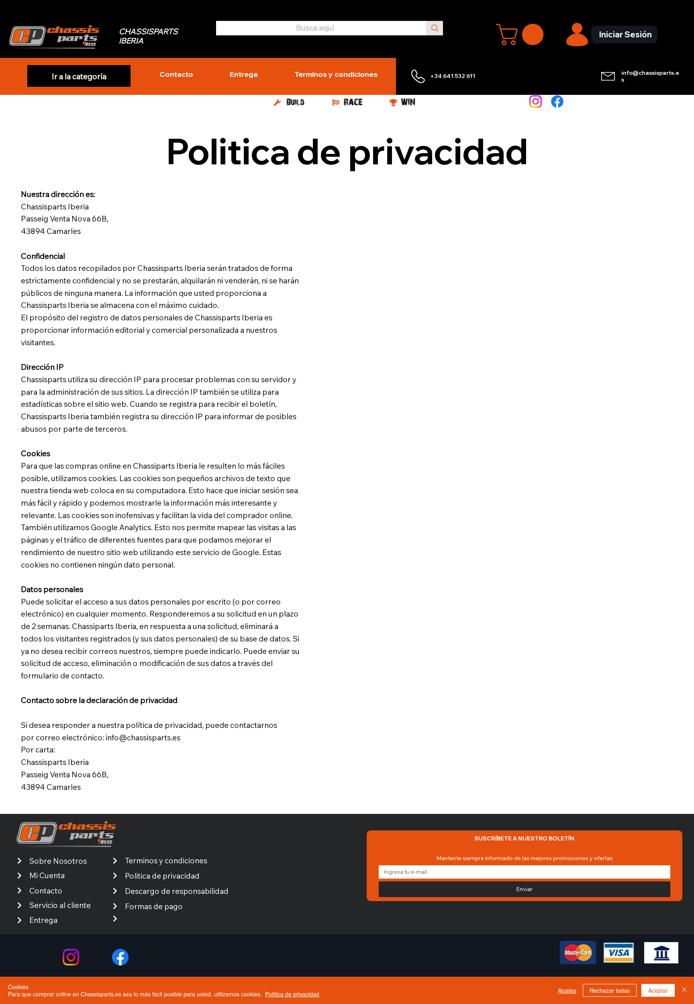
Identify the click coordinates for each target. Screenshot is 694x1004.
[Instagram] (535, 101)
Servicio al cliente (60, 905)
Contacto (45, 890)
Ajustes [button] (567, 990)
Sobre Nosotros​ (58, 861)
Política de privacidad (292, 994)
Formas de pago (154, 906)
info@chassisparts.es (650, 76)
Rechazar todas (610, 990)
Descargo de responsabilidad (177, 891)
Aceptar (658, 990)
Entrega (43, 920)
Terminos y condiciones (166, 860)
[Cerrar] (684, 990)
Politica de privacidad (162, 876)
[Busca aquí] (434, 28)
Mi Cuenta (47, 875)
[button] (522, 34)
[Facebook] (557, 101)
